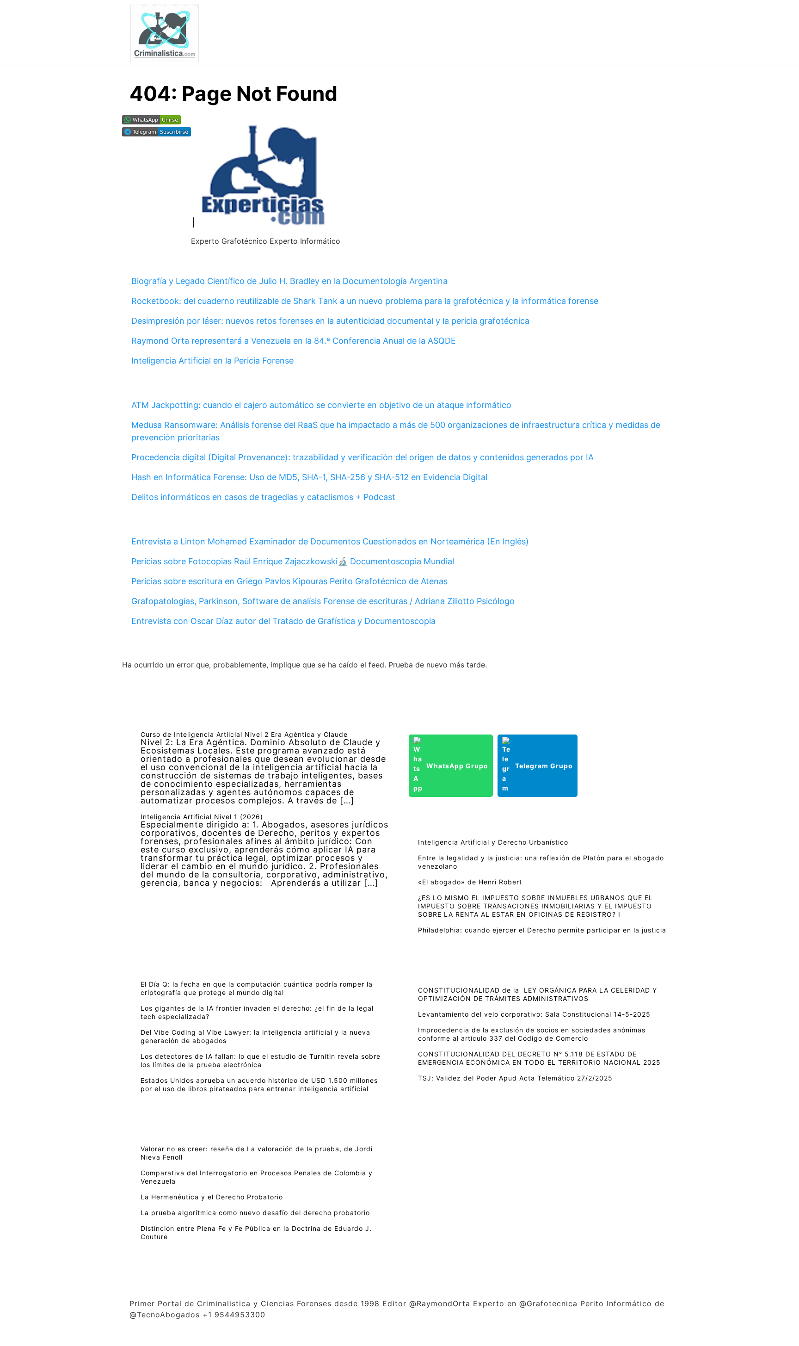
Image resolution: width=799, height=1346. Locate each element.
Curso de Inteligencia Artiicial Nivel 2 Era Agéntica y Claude (244, 734)
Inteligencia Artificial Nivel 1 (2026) (202, 817)
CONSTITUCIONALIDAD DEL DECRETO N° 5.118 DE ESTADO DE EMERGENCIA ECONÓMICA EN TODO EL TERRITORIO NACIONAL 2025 (539, 1058)
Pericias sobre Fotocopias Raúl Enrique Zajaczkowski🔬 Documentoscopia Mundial (292, 561)
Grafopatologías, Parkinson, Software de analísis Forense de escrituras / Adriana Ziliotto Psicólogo (323, 601)
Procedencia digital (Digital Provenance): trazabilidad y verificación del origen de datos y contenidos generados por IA (362, 457)
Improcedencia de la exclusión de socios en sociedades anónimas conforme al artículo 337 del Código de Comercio (531, 1034)
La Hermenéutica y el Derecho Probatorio (212, 1197)
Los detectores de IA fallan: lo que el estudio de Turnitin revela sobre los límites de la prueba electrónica (261, 1060)
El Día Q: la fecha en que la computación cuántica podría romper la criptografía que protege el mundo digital (257, 988)
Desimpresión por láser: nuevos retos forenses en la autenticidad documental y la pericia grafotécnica (330, 321)
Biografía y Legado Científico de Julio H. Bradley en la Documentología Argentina (289, 281)
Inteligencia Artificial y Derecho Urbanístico (493, 842)
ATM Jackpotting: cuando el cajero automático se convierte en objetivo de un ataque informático (321, 405)
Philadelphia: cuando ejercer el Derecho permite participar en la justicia (542, 930)
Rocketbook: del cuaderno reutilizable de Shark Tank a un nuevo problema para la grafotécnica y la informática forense (364, 301)
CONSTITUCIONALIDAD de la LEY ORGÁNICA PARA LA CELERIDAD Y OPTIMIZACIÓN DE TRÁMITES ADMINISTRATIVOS (537, 994)
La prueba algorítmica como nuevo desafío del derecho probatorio (255, 1212)
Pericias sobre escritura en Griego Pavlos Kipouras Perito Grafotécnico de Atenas (289, 581)
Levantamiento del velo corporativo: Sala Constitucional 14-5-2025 (534, 1014)
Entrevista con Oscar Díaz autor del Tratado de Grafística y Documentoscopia (283, 621)
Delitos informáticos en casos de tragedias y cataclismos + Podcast (263, 497)
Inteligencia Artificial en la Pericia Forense (212, 360)
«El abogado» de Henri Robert (470, 882)
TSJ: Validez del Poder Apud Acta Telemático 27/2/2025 (515, 1078)
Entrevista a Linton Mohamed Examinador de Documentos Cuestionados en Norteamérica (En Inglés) (330, 541)
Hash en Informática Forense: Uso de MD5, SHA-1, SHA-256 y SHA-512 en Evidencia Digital (309, 477)
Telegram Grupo (544, 766)
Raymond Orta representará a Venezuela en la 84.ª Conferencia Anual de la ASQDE (293, 341)
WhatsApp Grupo (457, 766)
